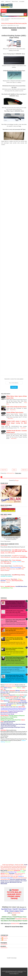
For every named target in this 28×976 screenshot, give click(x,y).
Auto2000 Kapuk (15, 557)
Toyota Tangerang (5, 579)
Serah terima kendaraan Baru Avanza (16, 407)
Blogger (17, 480)
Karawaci (3, 582)
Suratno (5, 940)
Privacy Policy (15, 1)
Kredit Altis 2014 (18, 867)
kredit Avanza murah (10, 686)
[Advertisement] (14, 456)
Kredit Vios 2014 (10, 867)
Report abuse (18, 473)
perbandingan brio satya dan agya (9, 876)
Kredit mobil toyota (10, 684)
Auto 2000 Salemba (10, 552)
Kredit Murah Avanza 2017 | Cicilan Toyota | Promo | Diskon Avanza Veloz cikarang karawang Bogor (15, 971)
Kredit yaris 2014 (19, 864)
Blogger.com (16, 973)
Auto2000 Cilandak (18, 566)
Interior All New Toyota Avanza (14, 412)
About (2, 1)
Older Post (24, 469)
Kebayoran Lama (10, 568)
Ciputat (8, 582)
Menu (4, 10)
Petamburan (7, 557)
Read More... (13, 409)
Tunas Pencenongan (6, 551)
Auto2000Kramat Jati (6, 561)
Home (2, 18)
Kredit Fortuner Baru (14, 866)
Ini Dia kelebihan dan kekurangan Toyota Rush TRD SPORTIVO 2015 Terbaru (14, 639)
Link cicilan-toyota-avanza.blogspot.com (11, 667)
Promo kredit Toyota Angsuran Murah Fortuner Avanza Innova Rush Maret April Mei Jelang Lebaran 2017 (15, 659)
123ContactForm (10, 473)
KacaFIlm (5, 938)
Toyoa (2, 557)
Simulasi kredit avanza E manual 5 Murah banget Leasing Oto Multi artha (16, 423)
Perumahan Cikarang (21, 918)
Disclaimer (21, 1)
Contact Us (7, 1)
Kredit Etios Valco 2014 (17, 869)
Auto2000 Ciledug (5, 567)
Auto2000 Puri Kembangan (19, 555)
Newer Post (4, 469)
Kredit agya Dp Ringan (8, 864)
